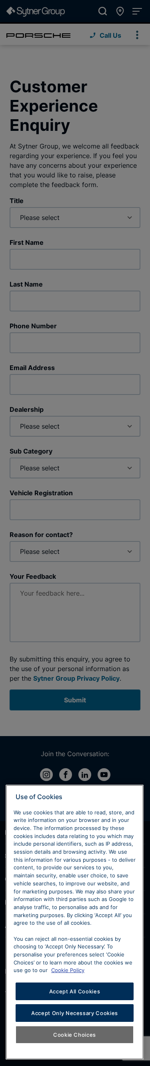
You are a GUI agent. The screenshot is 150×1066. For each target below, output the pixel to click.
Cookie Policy (67, 970)
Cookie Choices (74, 1034)
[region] (75, 922)
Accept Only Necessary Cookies (74, 1013)
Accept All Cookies (74, 991)
